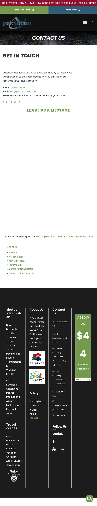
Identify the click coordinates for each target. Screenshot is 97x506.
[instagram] (19, 102)
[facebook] (3, 102)
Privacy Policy (16, 256)
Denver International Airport (13, 397)
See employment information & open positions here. (64, 236)
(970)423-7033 (19, 87)
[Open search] (92, 22)
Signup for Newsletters (21, 268)
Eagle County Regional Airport (13, 409)
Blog (8, 436)
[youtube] (15, 102)
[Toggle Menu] (85, 22)
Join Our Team (17, 260)
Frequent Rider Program (21, 273)
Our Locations (36, 326)
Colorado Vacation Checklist (11, 452)
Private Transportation (13, 361)
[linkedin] (7, 102)
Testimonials (15, 264)
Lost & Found (36, 330)
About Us (12, 247)
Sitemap (34, 417)
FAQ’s (9, 380)
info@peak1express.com (23, 91)
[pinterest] (11, 102)
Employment (36, 338)
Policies (13, 252)
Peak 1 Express (28, 72)
